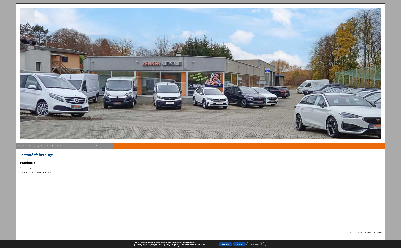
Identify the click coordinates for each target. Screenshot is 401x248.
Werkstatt (49, 146)
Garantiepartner (73, 146)
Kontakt (60, 146)
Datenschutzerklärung (104, 146)
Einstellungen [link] (192, 244)
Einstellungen (254, 244)
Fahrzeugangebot (35, 146)
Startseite (21, 146)
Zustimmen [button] (225, 244)
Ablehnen (239, 244)
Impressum (88, 146)
